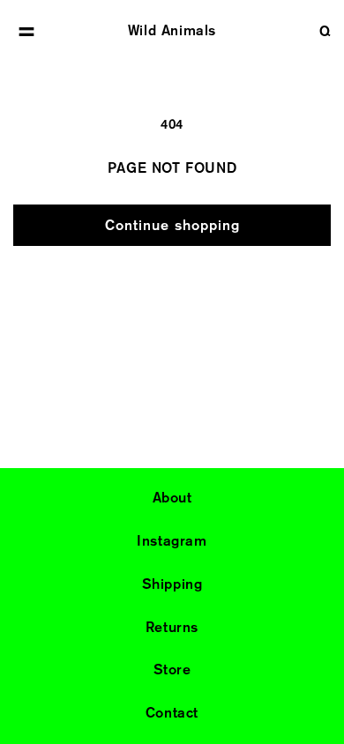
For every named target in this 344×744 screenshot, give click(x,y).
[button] (26, 31)
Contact (172, 712)
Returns (172, 627)
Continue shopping (172, 225)
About (172, 497)
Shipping (172, 584)
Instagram (171, 540)
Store (172, 669)
